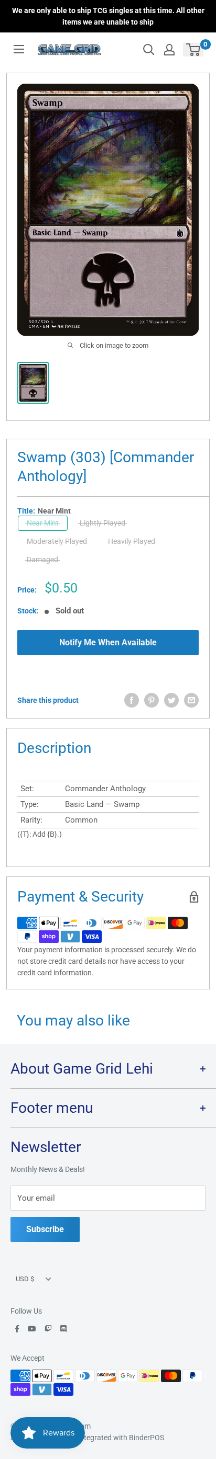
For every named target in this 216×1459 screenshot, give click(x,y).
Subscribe (45, 1229)
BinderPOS (146, 1437)
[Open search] (149, 49)
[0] (193, 49)
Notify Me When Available (108, 642)
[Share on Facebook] (131, 700)
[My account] (169, 49)
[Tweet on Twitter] (171, 700)
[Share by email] (191, 700)
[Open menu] (18, 49)
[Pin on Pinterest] (151, 700)
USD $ (25, 1279)
